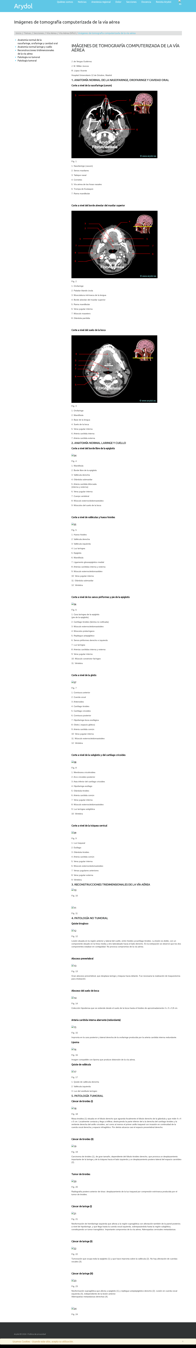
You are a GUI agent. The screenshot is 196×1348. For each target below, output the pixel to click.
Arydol (23, 6)
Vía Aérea (51, 33)
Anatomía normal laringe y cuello (35, 47)
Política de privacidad (37, 1334)
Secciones (39, 33)
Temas (27, 33)
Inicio (18, 33)
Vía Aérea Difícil (67, 33)
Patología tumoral (27, 60)
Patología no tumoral (29, 57)
